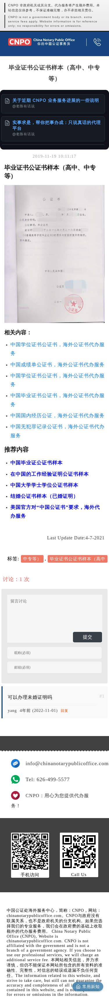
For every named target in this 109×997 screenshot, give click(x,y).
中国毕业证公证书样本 (36, 462)
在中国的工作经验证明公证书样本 (49, 474)
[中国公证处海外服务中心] (41, 42)
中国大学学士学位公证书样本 (44, 485)
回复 (64, 711)
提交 (87, 637)
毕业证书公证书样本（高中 (78, 559)
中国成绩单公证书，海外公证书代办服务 (57, 364)
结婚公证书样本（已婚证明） (44, 496)
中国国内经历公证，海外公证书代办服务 (57, 415)
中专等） (32, 559)
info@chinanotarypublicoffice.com (62, 763)
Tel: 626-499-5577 (48, 779)
